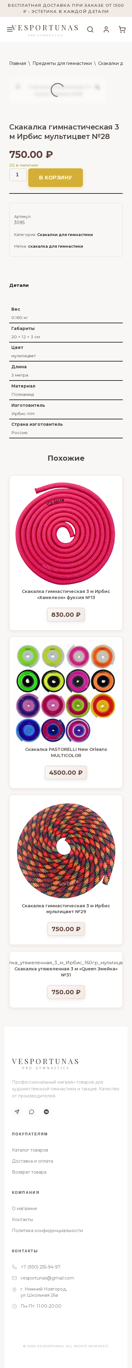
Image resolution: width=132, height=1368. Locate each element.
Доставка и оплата (32, 1161)
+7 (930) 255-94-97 (40, 1267)
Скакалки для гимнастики (65, 234)
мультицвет (23, 355)
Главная (17, 63)
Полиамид (22, 394)
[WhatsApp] (32, 1112)
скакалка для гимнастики (55, 246)
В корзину (55, 177)
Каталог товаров (30, 1150)
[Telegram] (17, 1112)
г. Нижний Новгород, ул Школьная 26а (44, 1292)
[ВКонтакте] (46, 1112)
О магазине (24, 1208)
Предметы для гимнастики (62, 63)
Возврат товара (29, 1172)
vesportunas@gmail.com (47, 1278)
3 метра (19, 375)
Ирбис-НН (23, 413)
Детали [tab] (19, 285)
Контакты (22, 1219)
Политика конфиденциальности (47, 1230)
